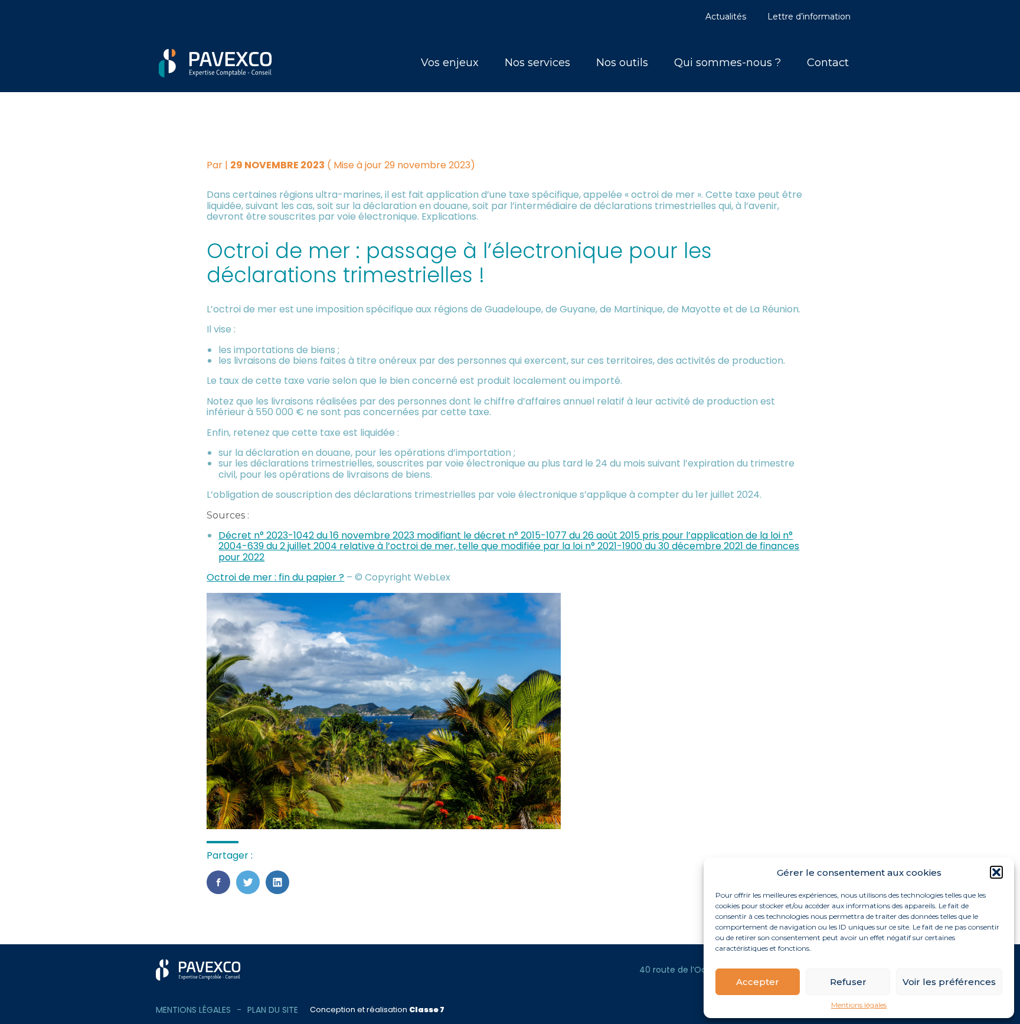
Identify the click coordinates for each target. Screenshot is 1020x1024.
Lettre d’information (809, 16)
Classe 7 (426, 1010)
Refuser (848, 981)
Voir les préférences (949, 981)
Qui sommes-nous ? (727, 62)
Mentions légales (859, 1005)
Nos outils (622, 62)
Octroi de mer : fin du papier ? (275, 577)
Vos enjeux (450, 62)
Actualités (725, 16)
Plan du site (272, 1010)
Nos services (537, 62)
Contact (828, 62)
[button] (996, 872)
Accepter (757, 981)
